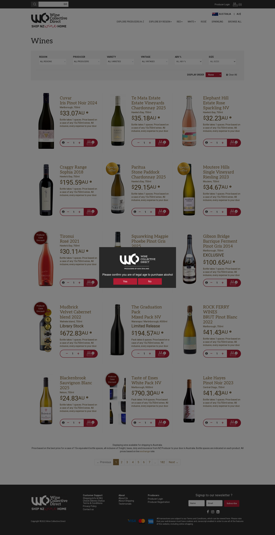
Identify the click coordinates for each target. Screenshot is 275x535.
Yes (125, 281)
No (150, 281)
